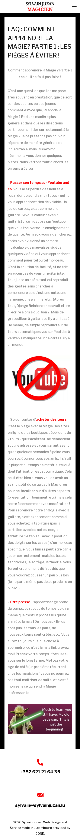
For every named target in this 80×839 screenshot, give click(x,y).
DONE (39, 833)
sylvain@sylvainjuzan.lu (40, 805)
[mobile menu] (74, 6)
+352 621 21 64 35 (40, 771)
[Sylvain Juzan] (40, 6)
